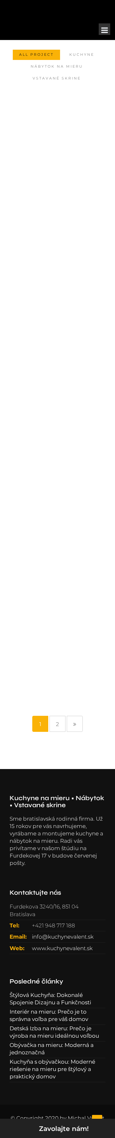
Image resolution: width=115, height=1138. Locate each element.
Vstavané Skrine (57, 78)
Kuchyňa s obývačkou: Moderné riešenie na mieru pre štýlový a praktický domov (52, 1069)
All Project (36, 54)
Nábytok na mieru (57, 66)
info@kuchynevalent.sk (63, 936)
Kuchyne (81, 54)
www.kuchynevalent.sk (62, 948)
